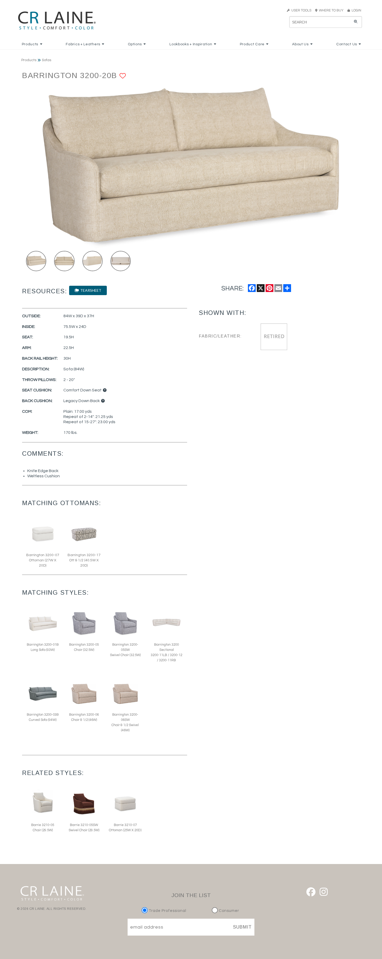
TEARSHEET (90, 290)
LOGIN (355, 10)
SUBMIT (242, 927)
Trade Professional (167, 911)
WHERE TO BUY (332, 10)
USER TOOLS (300, 10)
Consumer (228, 911)
